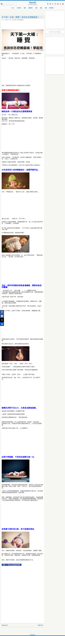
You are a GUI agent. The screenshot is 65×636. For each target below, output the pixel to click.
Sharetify (32, 3)
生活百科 (19, 7)
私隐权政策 (32, 634)
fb (47, 4)
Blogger (59, 31)
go (53, 4)
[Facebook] (2, 312)
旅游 (41, 7)
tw (50, 4)
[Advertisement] (30, 25)
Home (12, 7)
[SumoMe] (2, 324)
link (58, 4)
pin (55, 4)
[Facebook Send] (2, 316)
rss (60, 4)
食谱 (46, 7)
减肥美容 (30, 7)
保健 (25, 7)
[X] (2, 320)
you (63, 4)
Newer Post (5, 625)
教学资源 (51, 7)
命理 (36, 7)
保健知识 (6, 19)
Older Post (40, 625)
